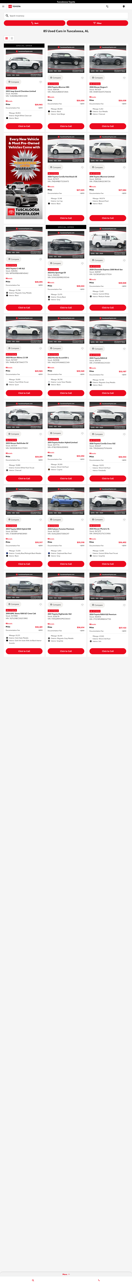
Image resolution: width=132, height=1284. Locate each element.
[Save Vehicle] (41, 82)
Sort (36, 23)
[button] (24, 126)
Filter (99, 23)
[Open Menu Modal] (3, 6)
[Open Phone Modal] (107, 6)
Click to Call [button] (24, 125)
